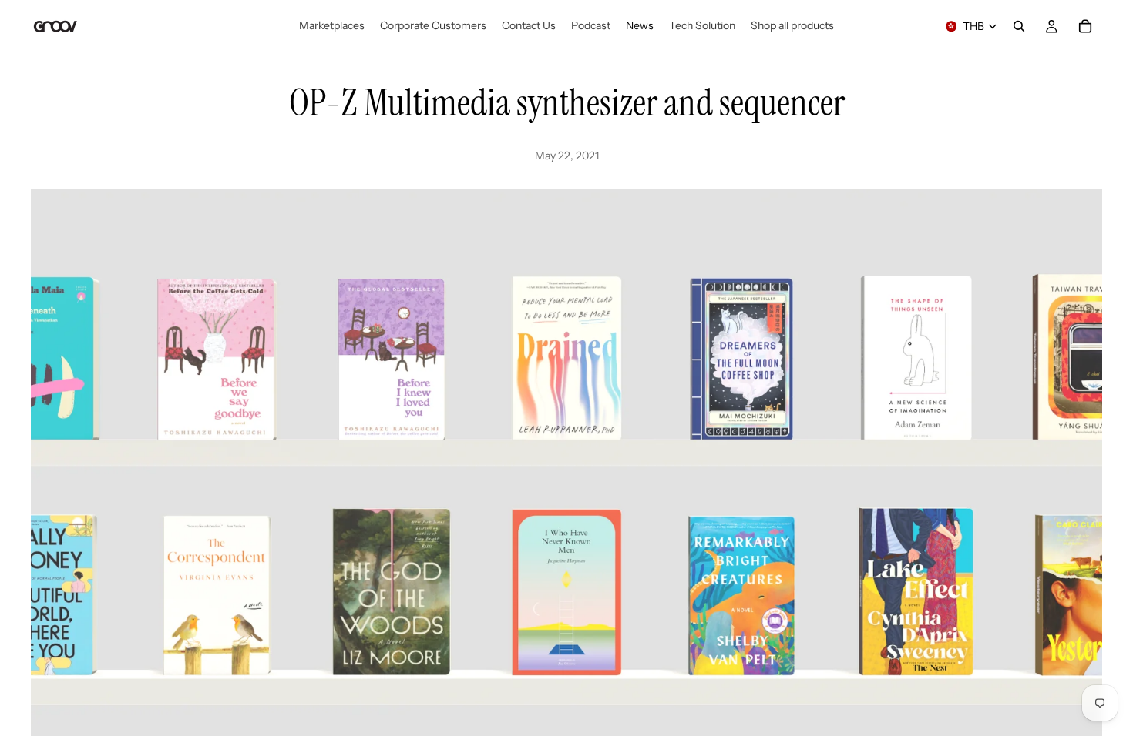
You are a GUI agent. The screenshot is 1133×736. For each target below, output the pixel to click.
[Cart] (1085, 26)
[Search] (1019, 26)
